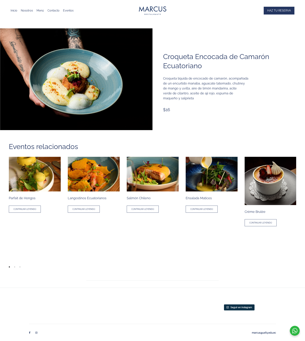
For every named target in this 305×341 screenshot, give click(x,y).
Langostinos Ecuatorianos (87, 198)
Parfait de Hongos (22, 198)
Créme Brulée (255, 212)
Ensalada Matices (199, 198)
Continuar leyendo (24, 209)
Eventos (68, 10)
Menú (40, 10)
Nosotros (27, 10)
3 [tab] (20, 267)
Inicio (14, 10)
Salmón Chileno (139, 198)
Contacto (53, 10)
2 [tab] (14, 267)
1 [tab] (9, 267)
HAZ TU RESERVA (279, 10)
